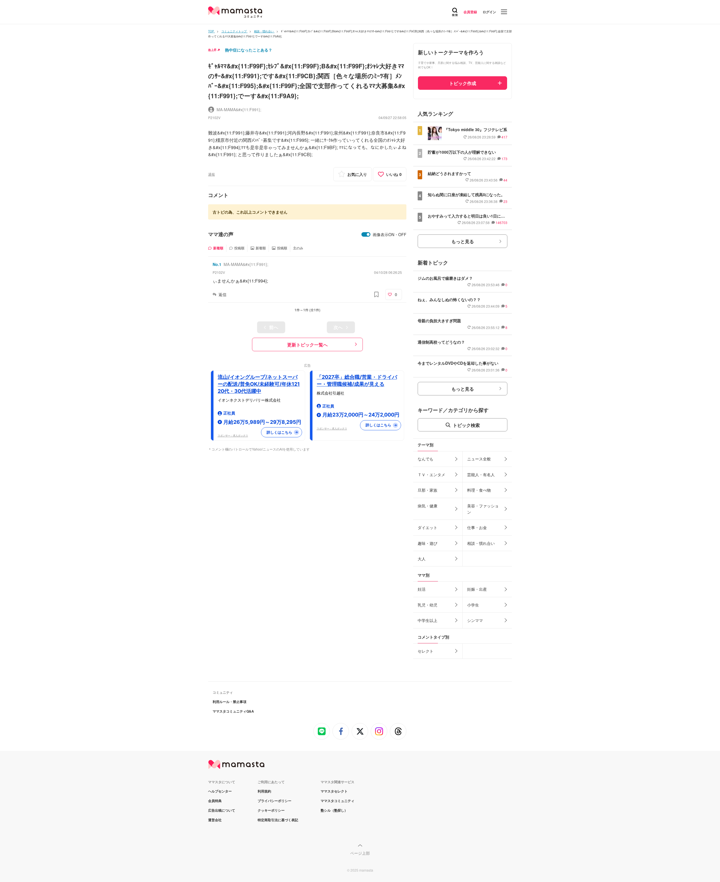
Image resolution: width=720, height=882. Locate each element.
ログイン (489, 11)
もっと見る (462, 241)
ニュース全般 (479, 459)
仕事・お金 (477, 527)
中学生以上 (427, 620)
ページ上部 (360, 853)
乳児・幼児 (427, 605)
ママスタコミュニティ (337, 800)
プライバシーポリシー (274, 800)
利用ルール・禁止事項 (229, 701)
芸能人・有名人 (481, 474)
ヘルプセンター (220, 791)
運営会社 (215, 819)
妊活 (422, 589)
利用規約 (264, 791)
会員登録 (470, 11)
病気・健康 (427, 506)
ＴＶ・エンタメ (431, 474)
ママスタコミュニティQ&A (233, 711)
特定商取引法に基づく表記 (278, 819)
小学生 (473, 605)
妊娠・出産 (477, 589)
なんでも (425, 459)
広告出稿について (221, 810)
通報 (211, 174)
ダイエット (427, 527)
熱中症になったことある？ (248, 50)
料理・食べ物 (479, 490)
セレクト (425, 651)
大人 (422, 558)
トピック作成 (462, 83)
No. (217, 264)
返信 (222, 294)
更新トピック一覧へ (307, 344)
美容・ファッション (483, 509)
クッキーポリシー (271, 810)
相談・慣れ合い (481, 543)
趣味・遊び (427, 543)
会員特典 (215, 800)
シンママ (475, 620)
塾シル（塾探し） (334, 810)
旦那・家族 (427, 490)
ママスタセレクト (334, 791)
